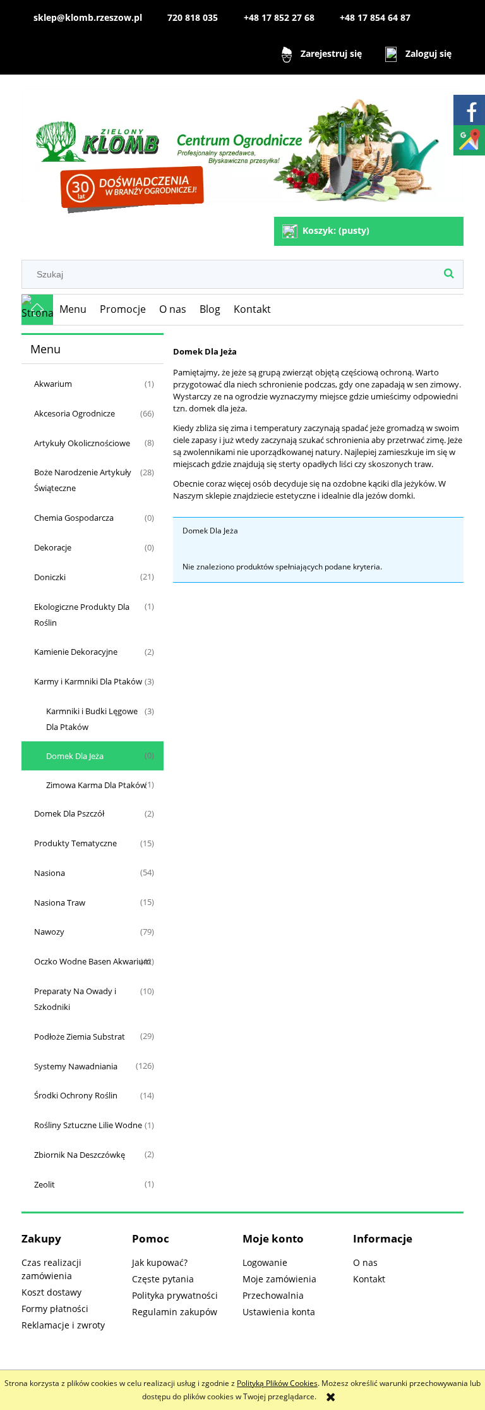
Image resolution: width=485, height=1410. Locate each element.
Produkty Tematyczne (75, 843)
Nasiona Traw (59, 902)
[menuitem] (73, 310)
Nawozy (49, 931)
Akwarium (53, 383)
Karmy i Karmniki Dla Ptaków (88, 681)
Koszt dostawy (51, 1292)
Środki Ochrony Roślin (75, 1095)
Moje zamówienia (279, 1279)
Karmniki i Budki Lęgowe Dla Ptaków (92, 718)
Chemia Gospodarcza (74, 517)
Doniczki (50, 577)
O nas (365, 1262)
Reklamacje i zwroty (63, 1325)
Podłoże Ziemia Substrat (79, 1036)
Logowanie (264, 1262)
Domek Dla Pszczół (69, 813)
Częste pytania (163, 1279)
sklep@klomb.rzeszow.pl (87, 17)
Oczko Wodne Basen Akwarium (92, 961)
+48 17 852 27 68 (279, 17)
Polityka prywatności (175, 1295)
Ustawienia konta (278, 1312)
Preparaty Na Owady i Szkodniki (75, 998)
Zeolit (44, 1184)
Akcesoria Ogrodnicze (74, 413)
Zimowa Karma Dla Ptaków (96, 785)
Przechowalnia (273, 1295)
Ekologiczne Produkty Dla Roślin (81, 614)
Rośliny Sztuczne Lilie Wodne (88, 1125)
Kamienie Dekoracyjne (75, 651)
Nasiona (49, 872)
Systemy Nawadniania (75, 1066)
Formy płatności (54, 1309)
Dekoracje (52, 547)
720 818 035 (192, 17)
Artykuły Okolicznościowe (82, 443)
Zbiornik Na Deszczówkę (79, 1154)
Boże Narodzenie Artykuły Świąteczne (82, 480)
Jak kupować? (160, 1262)
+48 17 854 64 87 (375, 17)
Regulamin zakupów (174, 1312)
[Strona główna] (242, 147)
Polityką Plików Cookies (277, 1383)
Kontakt (369, 1279)
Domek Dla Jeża (75, 756)
